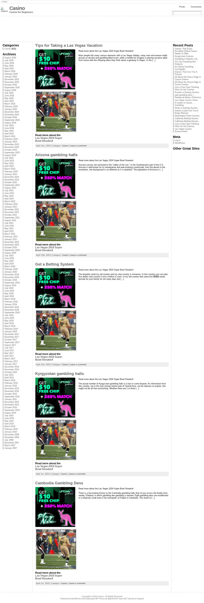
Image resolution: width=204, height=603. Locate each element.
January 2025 (10, 109)
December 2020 (11, 242)
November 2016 (11, 369)
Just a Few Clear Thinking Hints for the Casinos (187, 88)
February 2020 (11, 269)
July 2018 (8, 315)
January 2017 (10, 364)
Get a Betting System (54, 264)
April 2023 (9, 166)
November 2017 (11, 337)
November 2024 (11, 114)
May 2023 (9, 163)
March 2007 (9, 445)
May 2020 (9, 261)
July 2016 (8, 375)
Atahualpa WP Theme (95, 599)
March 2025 (9, 104)
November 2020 (11, 245)
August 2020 (10, 253)
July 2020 (8, 255)
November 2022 (11, 179)
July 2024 (8, 125)
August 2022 (10, 188)
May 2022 (9, 196)
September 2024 (12, 120)
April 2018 (9, 323)
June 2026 (9, 63)
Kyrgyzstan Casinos (184, 56)
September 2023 (12, 152)
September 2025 (12, 87)
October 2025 (10, 85)
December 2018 (11, 307)
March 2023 (9, 169)
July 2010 (8, 415)
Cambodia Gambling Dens (59, 483)
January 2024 (10, 142)
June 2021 (9, 226)
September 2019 (12, 282)
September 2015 (12, 396)
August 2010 (10, 413)
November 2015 (11, 391)
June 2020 (9, 258)
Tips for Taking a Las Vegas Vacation (68, 45)
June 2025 (9, 95)
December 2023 (11, 144)
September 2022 (12, 185)
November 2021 (11, 212)
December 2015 (11, 388)
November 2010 (11, 404)
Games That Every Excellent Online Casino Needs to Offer (186, 51)
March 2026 (9, 71)
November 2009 (11, 437)
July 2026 (8, 60)
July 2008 (8, 440)
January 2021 (10, 239)
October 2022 (10, 182)
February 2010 (11, 429)
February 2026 (11, 74)
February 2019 (11, 301)
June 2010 (9, 418)
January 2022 (10, 207)
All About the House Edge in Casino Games (188, 78)
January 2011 (10, 399)
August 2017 (10, 345)
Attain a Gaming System (186, 108)
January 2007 (10, 448)
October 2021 (10, 215)
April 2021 (9, 231)
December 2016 (11, 367)
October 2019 (10, 280)
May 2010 (9, 421)
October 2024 (10, 117)
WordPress (180, 143)
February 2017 (11, 361)
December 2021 (11, 209)
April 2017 (9, 356)
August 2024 (10, 123)
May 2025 (9, 98)
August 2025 (10, 90)
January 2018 (10, 331)
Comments (196, 7)
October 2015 (10, 394)
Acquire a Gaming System (187, 92)
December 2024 (11, 112)
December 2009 (11, 434)
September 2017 (12, 342)
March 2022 (9, 201)
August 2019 (10, 285)
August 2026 (10, 57)
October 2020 (10, 247)
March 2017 (9, 358)
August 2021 (10, 220)
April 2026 (9, 68)
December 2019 (11, 274)
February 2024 (11, 139)
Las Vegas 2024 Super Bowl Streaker (48, 139)
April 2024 (9, 133)
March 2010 (9, 426)
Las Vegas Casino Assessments (183, 130)
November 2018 (11, 310)
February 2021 (11, 236)
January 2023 (10, 174)
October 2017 (10, 339)
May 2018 (9, 320)
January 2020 (10, 272)
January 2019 (10, 304)
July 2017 (8, 348)
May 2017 (9, 353)
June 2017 (9, 350)
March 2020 (9, 266)
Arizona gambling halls (56, 155)
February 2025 (11, 106)
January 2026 (10, 76)
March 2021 (9, 234)
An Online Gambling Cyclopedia (184, 68)
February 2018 (11, 329)
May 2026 (9, 66)
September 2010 (12, 410)
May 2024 (9, 131)
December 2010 (11, 402)
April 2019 (9, 296)
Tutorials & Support (135, 599)
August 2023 (10, 155)
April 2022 (9, 198)
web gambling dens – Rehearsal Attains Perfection (188, 96)
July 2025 (8, 93)
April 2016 (9, 377)
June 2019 (9, 291)
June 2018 (9, 318)
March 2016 (9, 380)
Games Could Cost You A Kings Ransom (186, 111)
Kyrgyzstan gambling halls (59, 374)
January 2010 (10, 432)
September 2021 (12, 217)
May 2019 (9, 293)
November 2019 (11, 277)
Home (4, 2)
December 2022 (11, 177)
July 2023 (8, 158)
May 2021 (9, 228)
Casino (17, 8)
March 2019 (9, 299)
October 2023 (10, 150)
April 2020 (9, 264)
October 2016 (10, 372)
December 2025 (11, 79)
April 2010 (9, 423)
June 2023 (9, 160)
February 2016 (11, 383)
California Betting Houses (186, 118)
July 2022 (8, 190)
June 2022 (9, 193)
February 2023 (11, 171)
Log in (177, 140)
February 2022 (11, 204)
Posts (182, 7)
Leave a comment (78, 145)
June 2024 (9, 128)
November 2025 (11, 82)
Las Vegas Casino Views (186, 100)
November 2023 (11, 147)
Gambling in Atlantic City (186, 59)
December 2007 (11, 442)
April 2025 (9, 101)
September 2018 (12, 312)
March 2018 (9, 326)
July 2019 (8, 288)
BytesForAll (113, 599)
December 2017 (11, 334)
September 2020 (12, 250)
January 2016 (10, 386)
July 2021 (8, 223)
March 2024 (9, 136)
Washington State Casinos (187, 116)
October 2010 (10, 407)
